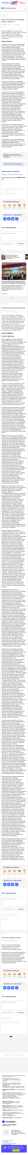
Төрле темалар (19, 1051)
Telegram (20, 174)
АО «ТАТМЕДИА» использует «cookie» (7, 1139)
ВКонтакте (5, 174)
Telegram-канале (17, 155)
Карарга (16, 1150)
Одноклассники (13, 174)
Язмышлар (5, 300)
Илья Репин (5, 915)
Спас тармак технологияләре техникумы (12, 189)
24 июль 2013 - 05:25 (6, 936)
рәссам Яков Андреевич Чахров (10, 911)
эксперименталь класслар (9, 193)
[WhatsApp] (16, 218)
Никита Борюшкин (7, 1014)
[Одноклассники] (8, 218)
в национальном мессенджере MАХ (13, 164)
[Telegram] (12, 218)
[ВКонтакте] (4, 218)
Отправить (20, 243)
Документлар (8, 1051)
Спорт (4, 929)
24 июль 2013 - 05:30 (6, 24)
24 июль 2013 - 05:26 (6, 307)
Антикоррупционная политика (8, 1137)
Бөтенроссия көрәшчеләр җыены (10, 1018)
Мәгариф (5, 15)
